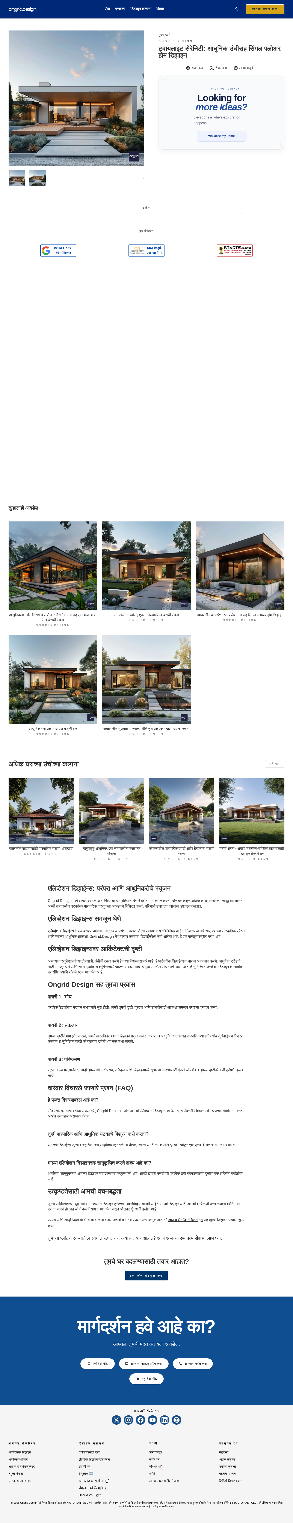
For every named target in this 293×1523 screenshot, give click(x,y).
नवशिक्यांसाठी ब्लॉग (89, 1452)
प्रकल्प (120, 8)
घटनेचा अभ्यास (227, 1474)
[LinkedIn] (164, 1420)
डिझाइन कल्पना (140, 8)
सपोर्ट (152, 1474)
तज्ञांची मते (84, 1466)
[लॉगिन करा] (236, 9)
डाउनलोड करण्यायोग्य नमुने (94, 1481)
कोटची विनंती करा (265, 9)
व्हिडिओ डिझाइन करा (230, 1481)
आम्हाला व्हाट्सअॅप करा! (147, 1364)
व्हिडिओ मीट (100, 1364)
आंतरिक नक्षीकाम (18, 1459)
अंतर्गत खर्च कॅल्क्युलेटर (22, 1466)
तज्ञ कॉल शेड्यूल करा (146, 1275)
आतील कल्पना (227, 1459)
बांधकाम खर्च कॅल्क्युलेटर (92, 1488)
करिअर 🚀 (155, 1466)
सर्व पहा (274, 763)
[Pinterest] (176, 1420)
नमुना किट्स (16, 1474)
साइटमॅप (223, 1452)
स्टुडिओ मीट (149, 1379)
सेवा (107, 8)
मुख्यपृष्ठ (163, 35)
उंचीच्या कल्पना (227, 1466)
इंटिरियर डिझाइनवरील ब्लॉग (94, 1459)
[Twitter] (116, 1420)
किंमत (160, 8)
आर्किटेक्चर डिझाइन (20, 1452)
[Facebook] (140, 1420)
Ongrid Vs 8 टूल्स (90, 1495)
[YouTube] (152, 1420)
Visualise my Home (221, 136)
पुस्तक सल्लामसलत (19, 1481)
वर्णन (147, 208)
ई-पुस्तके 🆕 (86, 1474)
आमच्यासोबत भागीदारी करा (164, 1481)
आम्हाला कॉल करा (195, 1364)
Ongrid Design (176, 41)
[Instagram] (128, 1420)
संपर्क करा (154, 1459)
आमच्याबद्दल (155, 1452)
